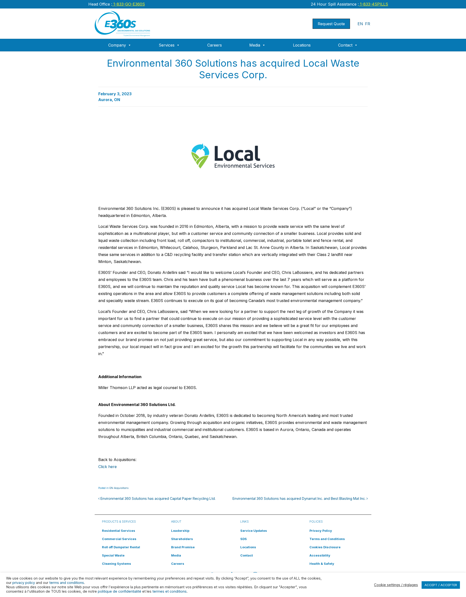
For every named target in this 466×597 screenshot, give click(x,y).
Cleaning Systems (116, 563)
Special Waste (113, 555)
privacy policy (23, 583)
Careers (214, 45)
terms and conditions (66, 583)
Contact (345, 45)
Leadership (180, 531)
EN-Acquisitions (118, 487)
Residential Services (118, 531)
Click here (107, 466)
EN (360, 23)
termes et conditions (169, 591)
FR (367, 23)
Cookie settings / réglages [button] (396, 585)
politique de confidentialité (119, 591)
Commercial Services (119, 539)
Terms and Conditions (327, 539)
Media (254, 45)
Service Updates (253, 531)
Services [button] (167, 45)
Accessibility (319, 555)
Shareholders (182, 539)
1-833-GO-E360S (128, 4)
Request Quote (331, 23)
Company (117, 45)
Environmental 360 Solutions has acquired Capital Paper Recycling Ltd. (158, 498)
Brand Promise (183, 547)
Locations (302, 45)
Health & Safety (321, 563)
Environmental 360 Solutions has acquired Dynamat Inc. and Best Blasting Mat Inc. (299, 498)
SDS (243, 539)
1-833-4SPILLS (373, 4)
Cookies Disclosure (325, 547)
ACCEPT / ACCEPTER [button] (440, 585)
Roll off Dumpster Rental (121, 547)
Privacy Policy (320, 531)
